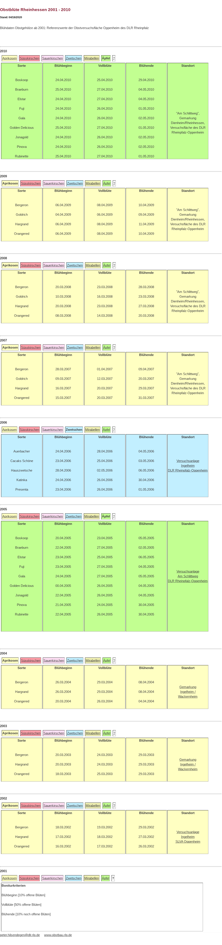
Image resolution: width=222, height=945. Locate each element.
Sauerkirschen (52, 58)
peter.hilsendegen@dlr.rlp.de (20, 935)
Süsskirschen (29, 58)
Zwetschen (73, 58)
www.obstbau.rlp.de (58, 935)
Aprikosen (9, 58)
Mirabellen (91, 58)
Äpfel (106, 183)
